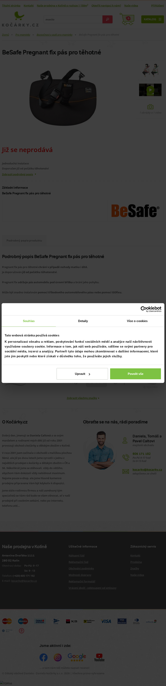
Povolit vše (135, 373)
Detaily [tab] (83, 320)
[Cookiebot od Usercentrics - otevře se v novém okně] (143, 309)
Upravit (80, 373)
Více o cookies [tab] (137, 320)
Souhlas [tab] (29, 320)
